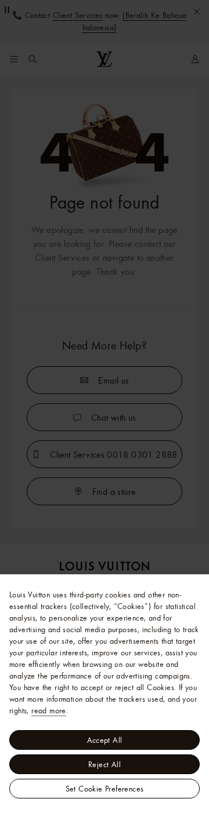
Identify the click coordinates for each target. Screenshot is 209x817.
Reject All (104, 764)
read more (48, 710)
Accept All (104, 740)
